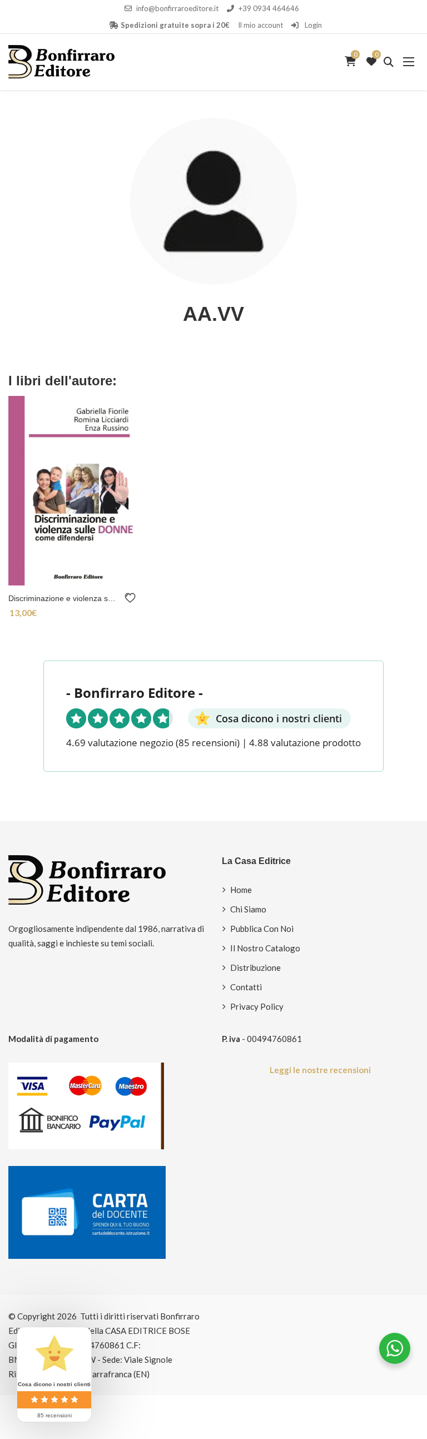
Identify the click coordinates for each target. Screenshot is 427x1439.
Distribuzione (255, 967)
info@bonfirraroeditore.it (177, 8)
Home (241, 890)
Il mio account (260, 25)
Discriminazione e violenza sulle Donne (64, 598)
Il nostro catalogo (265, 948)
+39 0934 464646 (269, 8)
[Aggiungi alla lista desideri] (132, 598)
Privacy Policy (257, 1006)
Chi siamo (248, 909)
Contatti (246, 987)
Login (312, 25)
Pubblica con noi (262, 929)
